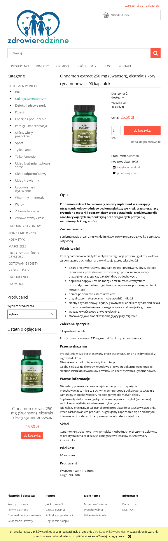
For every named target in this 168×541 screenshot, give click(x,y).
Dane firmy (129, 504)
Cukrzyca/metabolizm (31, 99)
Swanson (133, 156)
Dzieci (19, 112)
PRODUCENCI (18, 277)
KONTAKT (128, 510)
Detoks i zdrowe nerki (31, 105)
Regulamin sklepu (57, 521)
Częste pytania (55, 510)
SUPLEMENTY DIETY (23, 86)
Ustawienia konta (95, 515)
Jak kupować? (54, 504)
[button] (125, 167)
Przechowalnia (93, 510)
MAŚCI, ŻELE (17, 246)
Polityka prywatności (59, 515)
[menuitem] (20, 66)
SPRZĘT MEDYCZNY (23, 233)
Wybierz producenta (20, 305)
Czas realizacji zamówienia (24, 515)
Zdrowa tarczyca (27, 211)
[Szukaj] (155, 53)
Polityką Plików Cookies (110, 532)
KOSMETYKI (17, 239)
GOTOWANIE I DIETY (23, 263)
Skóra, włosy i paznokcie (25, 134)
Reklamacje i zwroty (20, 521)
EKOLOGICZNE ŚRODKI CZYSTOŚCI (25, 255)
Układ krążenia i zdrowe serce (32, 165)
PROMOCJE (16, 284)
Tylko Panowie (25, 156)
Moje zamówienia (95, 504)
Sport (19, 143)
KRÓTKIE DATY (19, 270)
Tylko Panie (23, 150)
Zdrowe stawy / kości (30, 218)
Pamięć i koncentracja (31, 126)
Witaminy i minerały (29, 197)
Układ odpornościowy (30, 174)
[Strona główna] (38, 26)
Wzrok (19, 204)
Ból (17, 92)
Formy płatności (17, 510)
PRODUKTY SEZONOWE (25, 226)
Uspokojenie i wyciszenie (25, 189)
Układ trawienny (27, 180)
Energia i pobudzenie (30, 119)
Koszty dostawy (17, 504)
